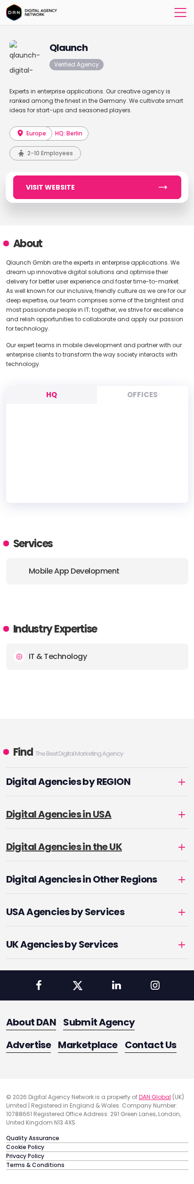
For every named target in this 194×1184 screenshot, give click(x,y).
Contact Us (151, 1044)
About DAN (31, 1022)
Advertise (28, 1044)
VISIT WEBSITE (50, 187)
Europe (35, 133)
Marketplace (87, 1044)
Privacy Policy (25, 1156)
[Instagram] (155, 985)
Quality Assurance (32, 1138)
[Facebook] (39, 985)
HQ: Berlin (68, 133)
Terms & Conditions (35, 1165)
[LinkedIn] (116, 985)
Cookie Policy (25, 1147)
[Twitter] (78, 985)
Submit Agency (99, 1022)
